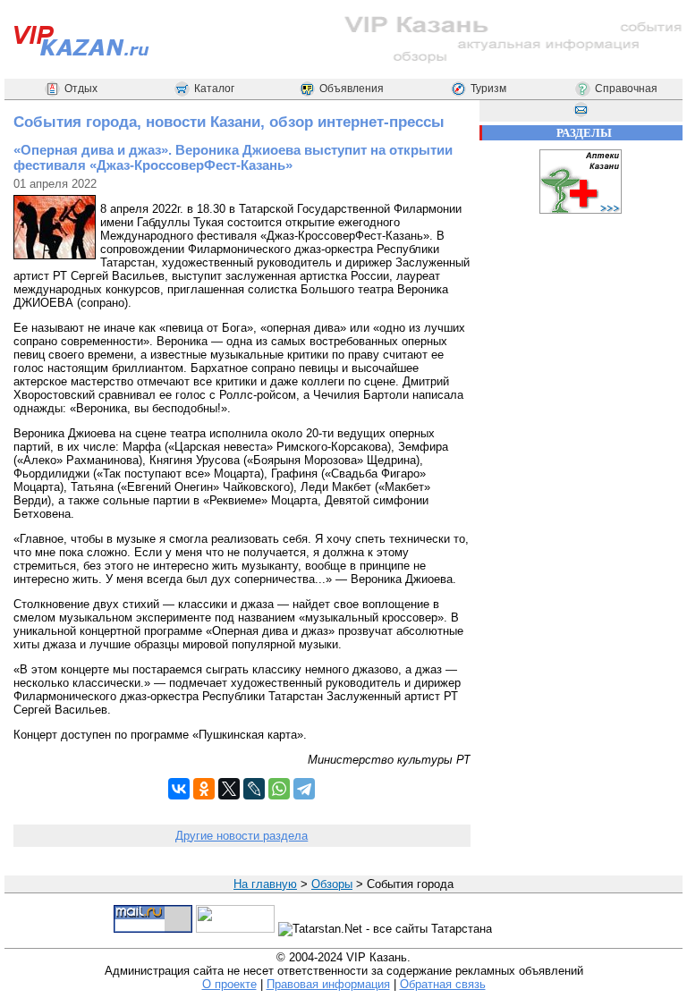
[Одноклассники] (204, 788)
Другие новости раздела (241, 835)
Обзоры (331, 884)
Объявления (351, 88)
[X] (229, 788)
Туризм (488, 88)
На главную (265, 884)
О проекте (229, 984)
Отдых (81, 88)
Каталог (214, 88)
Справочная (626, 88)
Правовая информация (328, 984)
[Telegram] (304, 788)
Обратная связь (443, 984)
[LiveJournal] (254, 788)
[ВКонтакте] (179, 788)
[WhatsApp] (279, 788)
